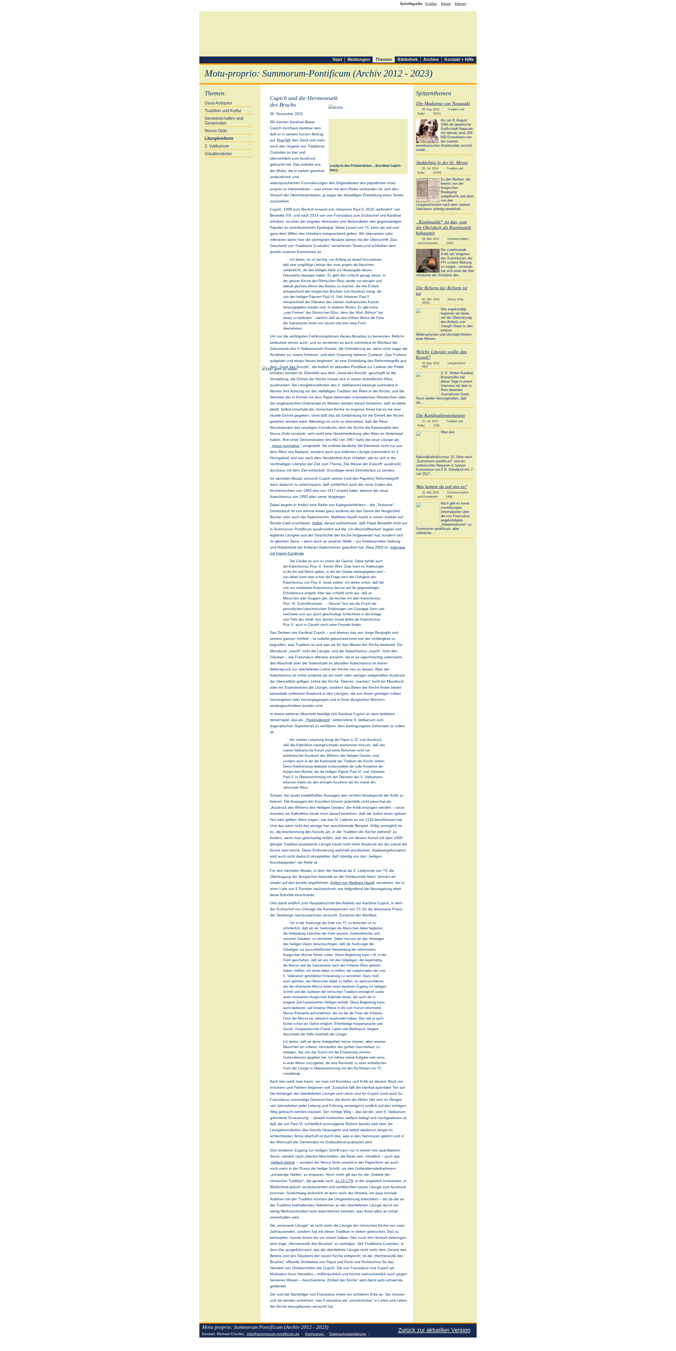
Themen (383, 59)
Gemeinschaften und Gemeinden (224, 120)
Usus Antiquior (218, 103)
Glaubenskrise (218, 153)
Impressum (315, 1334)
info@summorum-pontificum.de (273, 1334)
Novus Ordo (216, 131)
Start (337, 59)
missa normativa (285, 446)
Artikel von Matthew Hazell (352, 883)
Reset (446, 4)
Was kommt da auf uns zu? (441, 486)
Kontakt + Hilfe (459, 59)
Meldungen (359, 59)
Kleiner (460, 4)
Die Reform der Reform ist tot (441, 290)
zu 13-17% (344, 1181)
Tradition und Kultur (223, 110)
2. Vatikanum (217, 146)
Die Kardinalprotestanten (440, 415)
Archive (431, 59)
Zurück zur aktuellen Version (434, 1330)
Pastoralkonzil (318, 720)
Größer (431, 4)
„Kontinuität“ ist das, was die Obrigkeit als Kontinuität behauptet (443, 227)
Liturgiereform (219, 138)
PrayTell (283, 140)
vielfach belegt (283, 1162)
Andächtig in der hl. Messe (442, 162)
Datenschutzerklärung (347, 1334)
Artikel (317, 523)
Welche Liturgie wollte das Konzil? (441, 354)
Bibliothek (407, 59)
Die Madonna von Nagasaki (443, 103)
